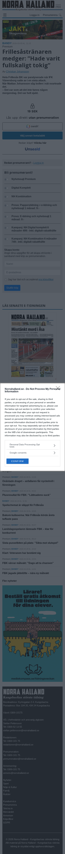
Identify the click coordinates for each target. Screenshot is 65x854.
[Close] (59, 389)
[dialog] (32, 427)
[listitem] (32, 445)
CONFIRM (17, 461)
